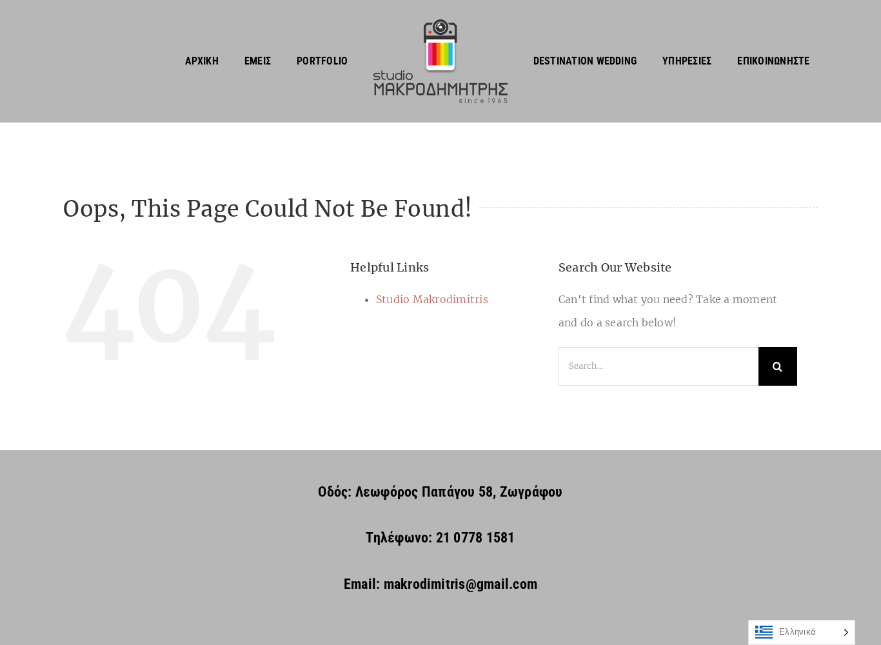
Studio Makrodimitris (432, 299)
